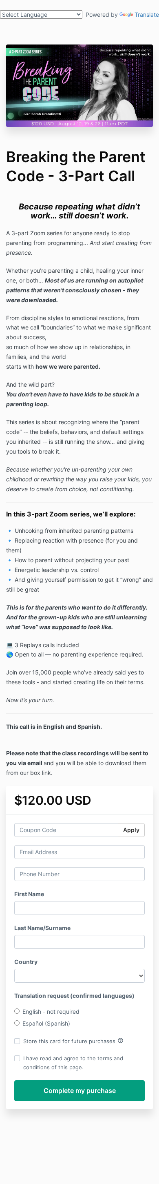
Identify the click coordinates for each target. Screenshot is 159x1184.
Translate (147, 14)
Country (26, 961)
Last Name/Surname (42, 927)
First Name (29, 893)
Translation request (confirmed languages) (74, 995)
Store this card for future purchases (73, 1040)
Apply (131, 829)
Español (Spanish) (46, 1023)
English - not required (51, 1011)
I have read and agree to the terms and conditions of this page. (73, 1062)
